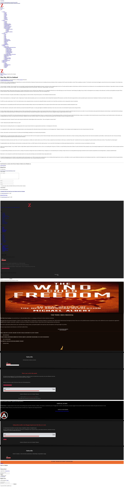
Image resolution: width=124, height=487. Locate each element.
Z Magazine (5, 74)
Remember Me (4, 475)
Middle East (6, 41)
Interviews (5, 17)
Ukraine (5, 42)
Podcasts (5, 14)
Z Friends (5, 63)
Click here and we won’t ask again (30, 396)
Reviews (5, 18)
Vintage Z (5, 59)
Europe (5, 38)
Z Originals (6, 19)
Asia (5, 35)
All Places (5, 43)
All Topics (5, 32)
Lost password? (2, 476)
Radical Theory (8, 48)
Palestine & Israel (7, 39)
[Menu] (0, 10)
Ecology (5, 22)
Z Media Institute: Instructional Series (10, 47)
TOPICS (3, 20)
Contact (5, 67)
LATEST (3, 11)
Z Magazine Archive (7, 57)
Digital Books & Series (7, 55)
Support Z (5, 66)
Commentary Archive (7, 58)
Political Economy (9, 49)
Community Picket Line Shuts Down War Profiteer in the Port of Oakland (12, 191)
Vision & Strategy (7, 28)
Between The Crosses (3, 195)
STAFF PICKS (4, 61)
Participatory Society (9, 29)
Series (5, 16)
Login (7, 480)
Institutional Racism (9, 51)
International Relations (7, 24)
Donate (1, 7)
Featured (5, 15)
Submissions (6, 65)
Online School (6, 46)
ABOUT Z (4, 62)
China (5, 37)
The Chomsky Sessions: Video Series (10, 54)
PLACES (3, 33)
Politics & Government (7, 26)
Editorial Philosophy (7, 64)
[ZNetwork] (1, 6)
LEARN (3, 45)
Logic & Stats (8, 53)
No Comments (20, 79)
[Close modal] (0, 467)
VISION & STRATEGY (6, 60)
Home (1, 74)
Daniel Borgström (4, 79)
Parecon (7, 30)
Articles (5, 12)
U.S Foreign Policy (9, 52)
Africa (5, 34)
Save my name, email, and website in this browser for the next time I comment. (14, 185)
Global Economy (8, 50)
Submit (11, 278)
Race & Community (7, 27)
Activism (5, 21)
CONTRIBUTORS (5, 44)
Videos (5, 13)
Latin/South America (7, 40)
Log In (2, 474)
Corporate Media (6, 25)
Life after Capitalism (9, 31)
